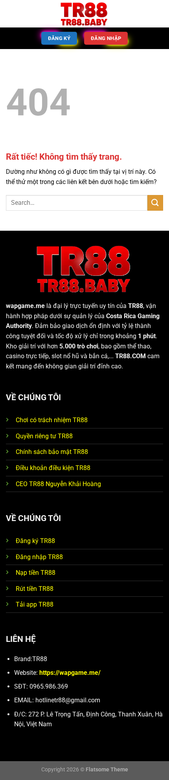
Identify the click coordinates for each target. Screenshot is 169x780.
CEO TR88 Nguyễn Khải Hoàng (58, 484)
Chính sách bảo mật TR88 (52, 452)
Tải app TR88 (34, 604)
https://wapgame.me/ (70, 672)
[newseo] (84, 14)
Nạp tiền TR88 (35, 572)
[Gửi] (155, 202)
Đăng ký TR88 (35, 541)
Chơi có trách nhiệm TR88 (52, 420)
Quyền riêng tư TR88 (44, 436)
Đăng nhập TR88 (39, 557)
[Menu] (10, 13)
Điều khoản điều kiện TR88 (53, 468)
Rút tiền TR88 (34, 588)
